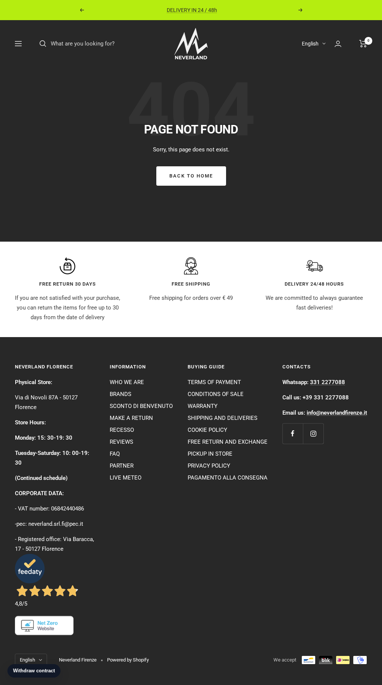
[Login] (338, 44)
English (310, 44)
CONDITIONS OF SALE (216, 394)
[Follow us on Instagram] (313, 433)
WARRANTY (202, 406)
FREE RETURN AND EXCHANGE (227, 442)
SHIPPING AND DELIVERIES (222, 418)
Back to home (191, 176)
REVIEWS (121, 442)
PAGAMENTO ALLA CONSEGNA (227, 477)
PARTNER (122, 465)
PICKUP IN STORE (210, 453)
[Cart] (363, 43)
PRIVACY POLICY (209, 465)
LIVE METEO (125, 477)
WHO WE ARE (127, 382)
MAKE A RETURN (131, 418)
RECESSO (122, 430)
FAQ (115, 453)
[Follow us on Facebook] (292, 433)
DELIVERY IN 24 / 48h (192, 10)
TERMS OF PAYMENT (214, 382)
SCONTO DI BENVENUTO (141, 406)
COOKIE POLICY (207, 430)
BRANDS (120, 394)
